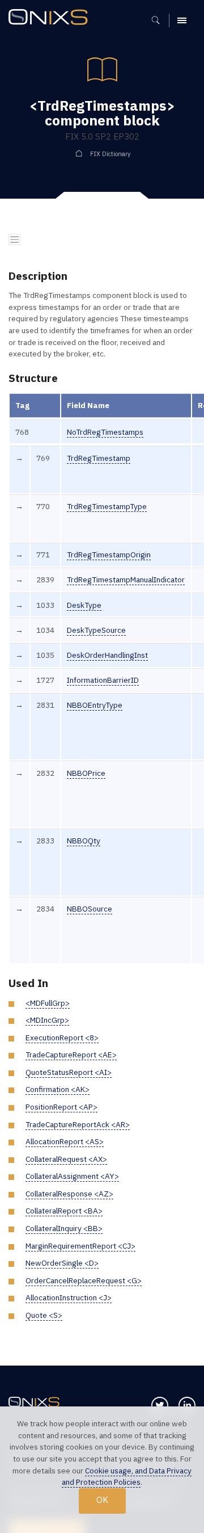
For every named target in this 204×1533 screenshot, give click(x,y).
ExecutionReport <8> (62, 1037)
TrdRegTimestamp (98, 458)
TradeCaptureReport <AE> (71, 1054)
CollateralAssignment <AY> (72, 1176)
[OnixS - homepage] (51, 18)
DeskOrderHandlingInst (107, 655)
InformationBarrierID (103, 680)
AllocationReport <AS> (65, 1141)
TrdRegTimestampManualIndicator (126, 579)
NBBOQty (83, 840)
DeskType (84, 605)
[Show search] (159, 20)
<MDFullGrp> (48, 1003)
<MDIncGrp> (47, 1020)
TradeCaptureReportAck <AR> (78, 1124)
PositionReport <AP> (61, 1107)
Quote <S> (44, 1315)
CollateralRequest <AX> (66, 1159)
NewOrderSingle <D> (62, 1263)
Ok (102, 1499)
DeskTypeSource (96, 630)
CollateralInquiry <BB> (64, 1228)
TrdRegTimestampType (107, 506)
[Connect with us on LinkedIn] (187, 1405)
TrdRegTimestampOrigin (109, 554)
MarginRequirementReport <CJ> (80, 1246)
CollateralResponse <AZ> (69, 1193)
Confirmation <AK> (58, 1089)
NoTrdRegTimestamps (105, 432)
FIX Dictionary (110, 154)
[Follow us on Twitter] (159, 1405)
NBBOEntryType (94, 705)
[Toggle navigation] (14, 240)
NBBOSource (89, 909)
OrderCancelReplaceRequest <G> (84, 1280)
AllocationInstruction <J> (69, 1297)
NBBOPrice (86, 773)
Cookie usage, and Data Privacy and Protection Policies (127, 1476)
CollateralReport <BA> (64, 1211)
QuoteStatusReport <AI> (69, 1072)
